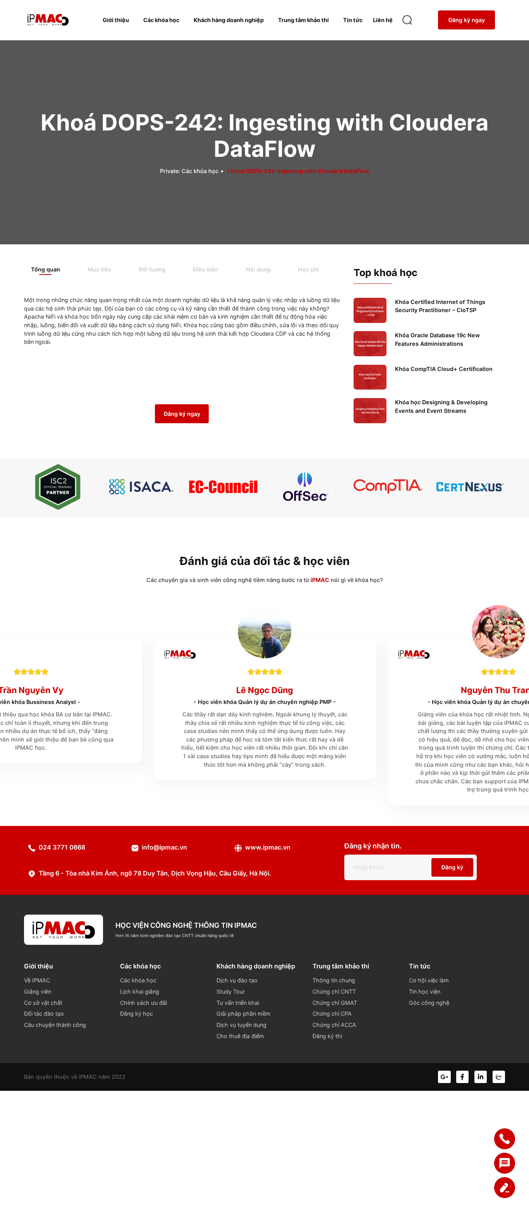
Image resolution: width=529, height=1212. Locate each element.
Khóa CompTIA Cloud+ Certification (444, 369)
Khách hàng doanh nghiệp (229, 20)
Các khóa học (161, 20)
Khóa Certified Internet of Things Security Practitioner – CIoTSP (440, 306)
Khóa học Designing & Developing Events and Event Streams (441, 406)
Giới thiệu (116, 20)
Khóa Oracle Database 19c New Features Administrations (437, 339)
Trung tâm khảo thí (303, 20)
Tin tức (352, 20)
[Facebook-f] (462, 1077)
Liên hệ (383, 20)
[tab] (52, 270)
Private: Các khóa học (189, 171)
